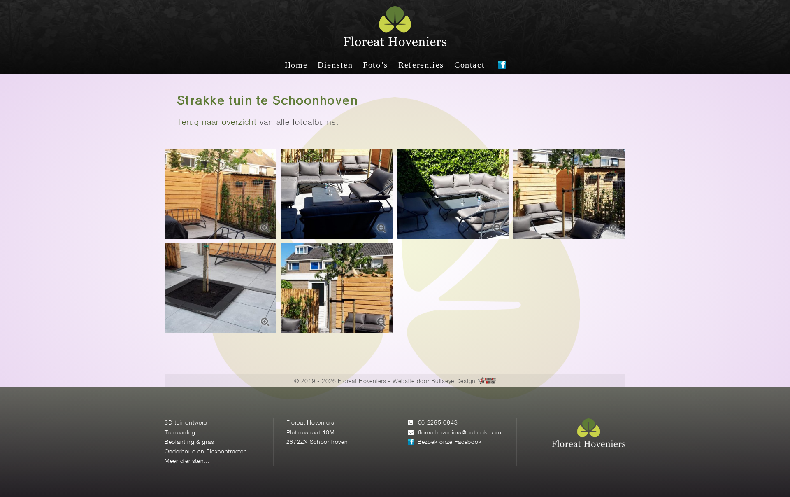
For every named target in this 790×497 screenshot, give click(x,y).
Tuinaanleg (180, 433)
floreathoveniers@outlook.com (460, 433)
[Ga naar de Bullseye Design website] (487, 381)
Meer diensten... (187, 461)
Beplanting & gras (189, 442)
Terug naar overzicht (217, 122)
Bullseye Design (453, 381)
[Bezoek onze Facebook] (502, 66)
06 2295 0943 (438, 423)
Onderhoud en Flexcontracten (206, 452)
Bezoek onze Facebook (449, 442)
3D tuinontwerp (186, 423)
